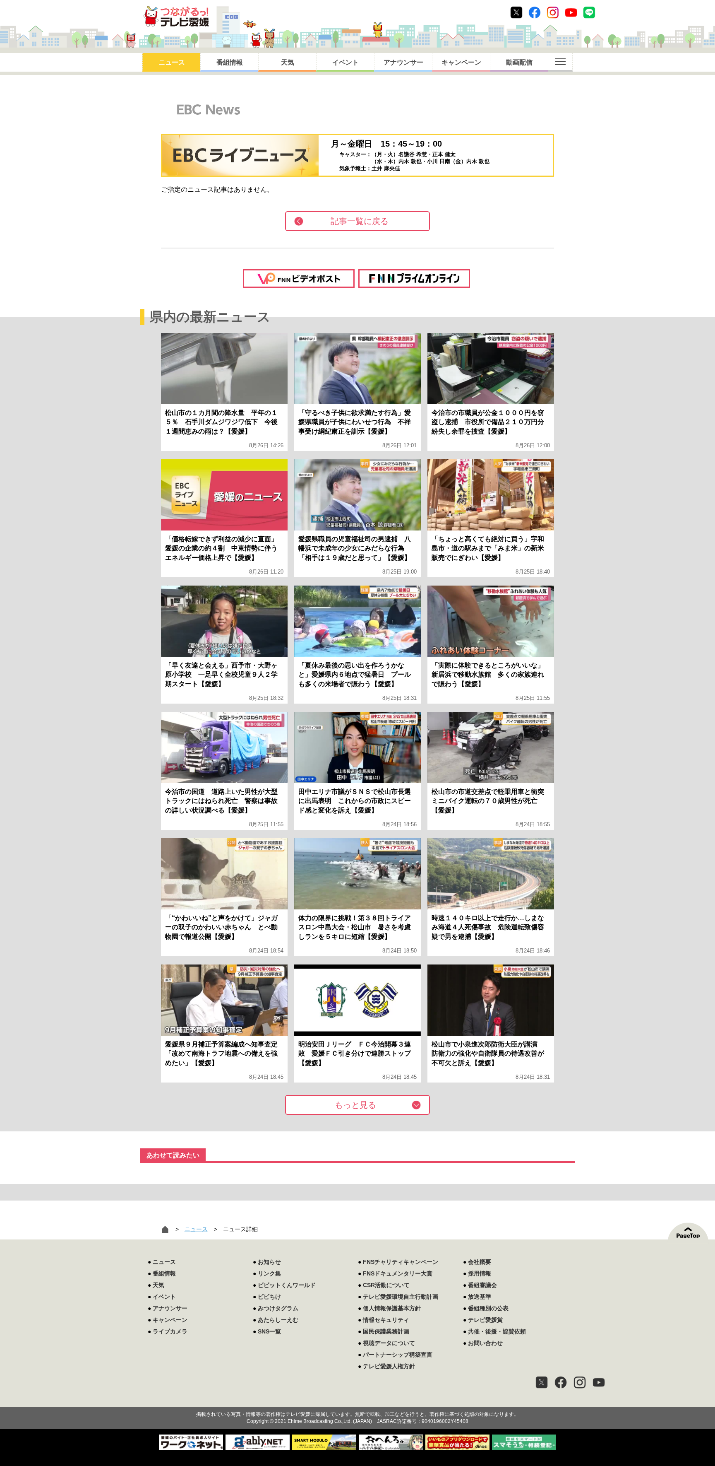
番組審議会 (482, 1285)
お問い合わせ (485, 1343)
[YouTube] (599, 1382)
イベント (345, 62)
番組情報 (229, 62)
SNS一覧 (269, 1331)
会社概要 (479, 1262)
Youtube (571, 12)
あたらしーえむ (278, 1320)
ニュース (171, 62)
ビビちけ (269, 1296)
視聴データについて (389, 1343)
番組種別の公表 (488, 1308)
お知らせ (269, 1262)
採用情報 (479, 1273)
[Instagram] (579, 1382)
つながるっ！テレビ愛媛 (357, 1399)
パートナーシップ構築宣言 (397, 1354)
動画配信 (519, 62)
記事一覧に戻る (360, 221)
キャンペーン (461, 62)
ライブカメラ (170, 1331)
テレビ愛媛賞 (485, 1320)
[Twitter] (541, 1382)
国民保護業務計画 (386, 1331)
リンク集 (269, 1273)
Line (589, 12)
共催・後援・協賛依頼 (497, 1331)
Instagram (553, 12)
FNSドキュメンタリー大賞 (397, 1273)
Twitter (516, 12)
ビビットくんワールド (287, 1285)
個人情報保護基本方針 (392, 1308)
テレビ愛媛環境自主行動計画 (400, 1296)
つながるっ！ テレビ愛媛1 (176, 16)
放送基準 (479, 1296)
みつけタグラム (278, 1308)
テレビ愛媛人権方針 (389, 1366)
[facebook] (560, 1382)
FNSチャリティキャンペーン (400, 1262)
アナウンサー (403, 62)
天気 (287, 62)
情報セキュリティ (386, 1320)
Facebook (534, 12)
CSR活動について (386, 1285)
